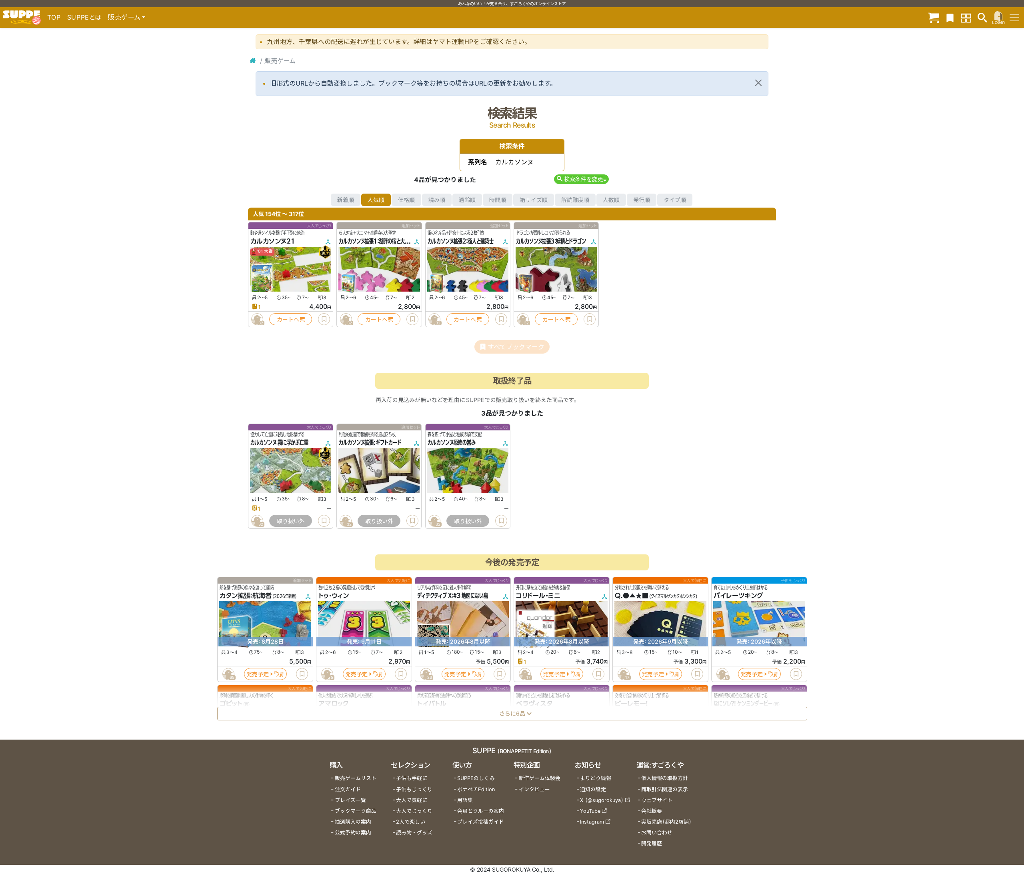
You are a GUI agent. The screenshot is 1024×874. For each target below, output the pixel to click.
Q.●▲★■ (631, 596)
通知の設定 (593, 789)
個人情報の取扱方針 (664, 778)
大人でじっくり (414, 811)
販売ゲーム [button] (124, 17)
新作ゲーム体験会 (539, 778)
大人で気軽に (411, 800)
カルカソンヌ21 (272, 241)
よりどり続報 (595, 778)
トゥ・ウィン (333, 596)
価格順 (406, 199)
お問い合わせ (656, 833)
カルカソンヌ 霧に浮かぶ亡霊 (279, 443)
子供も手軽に (411, 778)
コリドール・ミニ (538, 596)
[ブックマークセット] (950, 17)
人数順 (611, 199)
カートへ (288, 319)
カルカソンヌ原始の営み (452, 443)
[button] (581, 179)
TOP (54, 17)
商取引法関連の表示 (664, 789)
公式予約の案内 (353, 833)
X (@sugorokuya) (602, 800)
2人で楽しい (410, 822)
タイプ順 (675, 199)
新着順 (345, 199)
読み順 (436, 199)
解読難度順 (575, 199)
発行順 (641, 199)
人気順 (376, 199)
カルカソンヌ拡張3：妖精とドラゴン (551, 241)
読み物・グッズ (414, 833)
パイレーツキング (738, 596)
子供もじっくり (414, 789)
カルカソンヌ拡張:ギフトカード (370, 443)
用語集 (465, 800)
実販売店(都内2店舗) (666, 822)
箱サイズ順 (534, 199)
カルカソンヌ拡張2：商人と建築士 (461, 241)
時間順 (497, 199)
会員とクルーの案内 (480, 811)
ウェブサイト (656, 800)
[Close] (758, 83)
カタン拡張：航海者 (246, 596)
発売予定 (257, 674)
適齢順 (467, 199)
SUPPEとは (84, 17)
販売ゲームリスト (355, 778)
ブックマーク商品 (355, 811)
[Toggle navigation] (1014, 18)
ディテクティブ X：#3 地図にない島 (452, 596)
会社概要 (651, 811)
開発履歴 (651, 843)
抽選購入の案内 (353, 822)
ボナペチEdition (476, 789)
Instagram (592, 822)
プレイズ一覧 (350, 800)
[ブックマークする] (324, 319)
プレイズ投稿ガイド (480, 822)
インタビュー (534, 789)
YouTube (590, 811)
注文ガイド (348, 789)
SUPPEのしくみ (476, 778)
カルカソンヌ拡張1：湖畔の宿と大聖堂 (376, 241)
